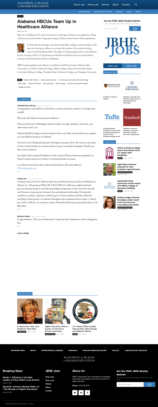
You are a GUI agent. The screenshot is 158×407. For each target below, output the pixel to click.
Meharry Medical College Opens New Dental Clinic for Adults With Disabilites (128, 151)
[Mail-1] (81, 392)
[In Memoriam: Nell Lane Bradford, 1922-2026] (30, 311)
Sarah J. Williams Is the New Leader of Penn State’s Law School (21, 378)
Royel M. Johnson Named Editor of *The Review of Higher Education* (21, 388)
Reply (18, 171)
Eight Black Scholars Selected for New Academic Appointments (128, 166)
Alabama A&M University (31, 80)
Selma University (48, 83)
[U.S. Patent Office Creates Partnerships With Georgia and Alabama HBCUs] (85, 311)
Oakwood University (34, 83)
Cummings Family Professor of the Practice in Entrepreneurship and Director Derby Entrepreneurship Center (111, 132)
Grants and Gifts (50, 334)
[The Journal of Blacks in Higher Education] (33, 4)
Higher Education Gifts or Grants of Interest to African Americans (56, 328)
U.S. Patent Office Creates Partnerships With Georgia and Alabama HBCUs (84, 328)
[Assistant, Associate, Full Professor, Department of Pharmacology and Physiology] (132, 85)
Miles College (22, 83)
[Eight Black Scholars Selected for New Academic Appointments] (109, 169)
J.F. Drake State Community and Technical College (73, 80)
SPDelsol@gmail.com (26, 168)
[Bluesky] (74, 392)
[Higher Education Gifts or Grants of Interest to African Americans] (57, 311)
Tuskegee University (24, 87)
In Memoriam (22, 332)
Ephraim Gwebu (23, 216)
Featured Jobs (110, 72)
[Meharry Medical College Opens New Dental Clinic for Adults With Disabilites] (109, 153)
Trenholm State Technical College (78, 83)
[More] (75, 92)
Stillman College (60, 83)
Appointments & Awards (125, 172)
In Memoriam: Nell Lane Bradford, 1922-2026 (28, 327)
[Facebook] (87, 392)
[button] (136, 4)
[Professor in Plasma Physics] (112, 85)
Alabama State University (48, 80)
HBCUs (20, 16)
